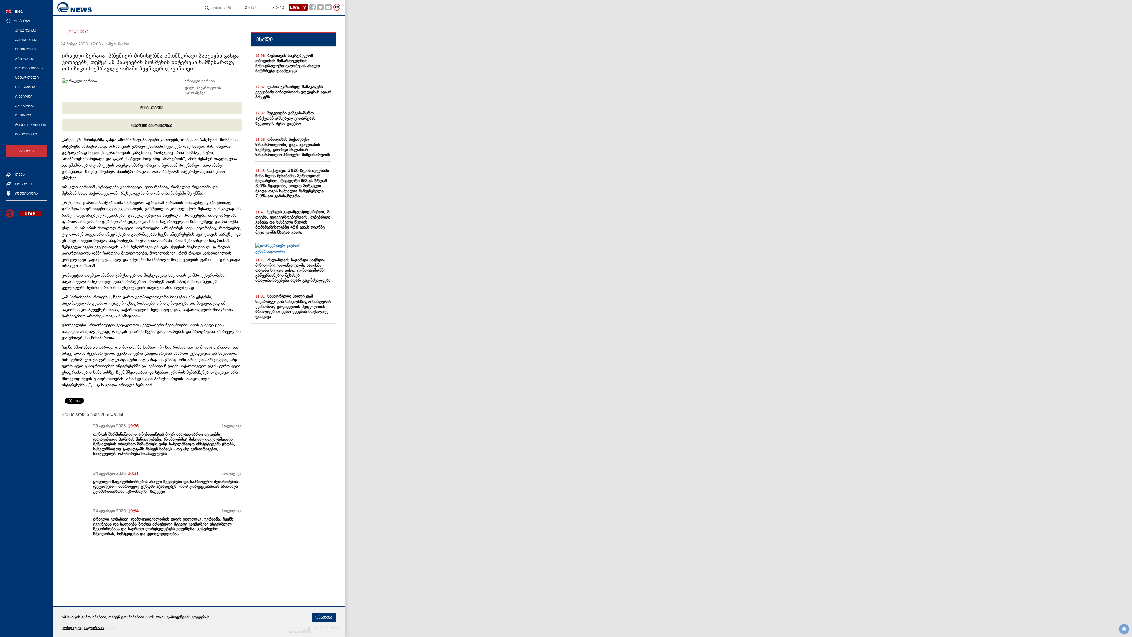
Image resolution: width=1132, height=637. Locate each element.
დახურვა (323, 617)
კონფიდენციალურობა (83, 628)
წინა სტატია (151, 108)
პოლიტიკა (78, 32)
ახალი (264, 39)
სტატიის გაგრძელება (151, 126)
